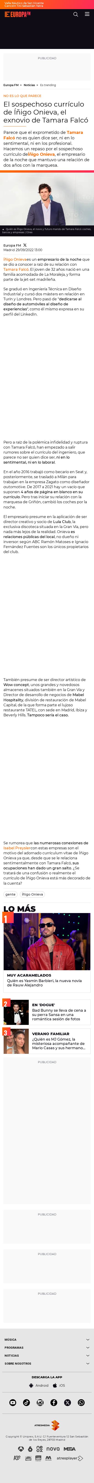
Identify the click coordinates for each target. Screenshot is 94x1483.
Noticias (30, 85)
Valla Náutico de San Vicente (24, 3)
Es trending (48, 85)
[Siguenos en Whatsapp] (81, 1405)
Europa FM (11, 85)
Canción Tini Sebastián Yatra (24, 6)
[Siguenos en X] (67, 1405)
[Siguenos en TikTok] (26, 1405)
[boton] (68, 1340)
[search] (75, 14)
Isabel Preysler (17, 848)
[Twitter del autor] (25, 245)
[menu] (87, 13)
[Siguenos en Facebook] (53, 1405)
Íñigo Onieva (41, 154)
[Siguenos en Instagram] (40, 1405)
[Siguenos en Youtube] (12, 1405)
